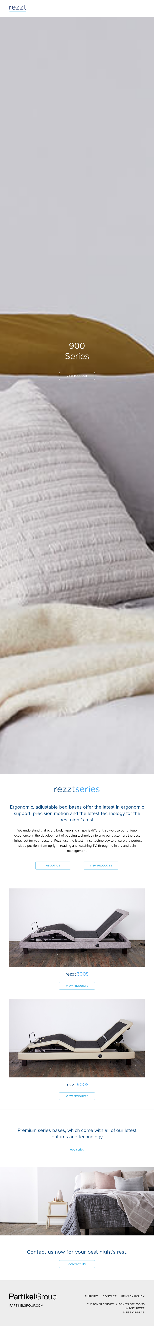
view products (77, 986)
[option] (77, 663)
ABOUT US (53, 865)
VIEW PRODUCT (77, 376)
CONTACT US (77, 1264)
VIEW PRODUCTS (101, 865)
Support (91, 1296)
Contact (110, 1296)
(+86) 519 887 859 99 (130, 1304)
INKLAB (139, 1312)
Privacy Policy (133, 1296)
